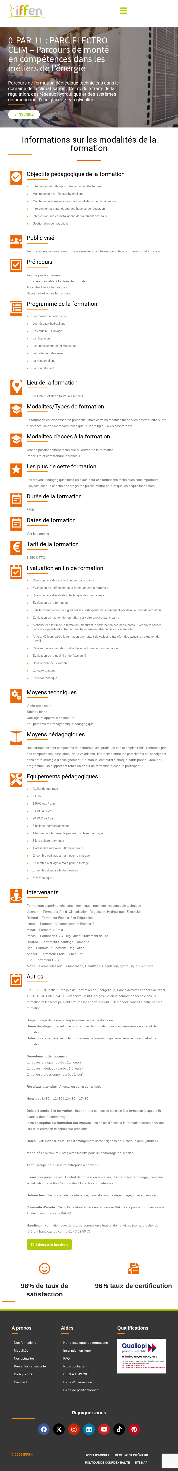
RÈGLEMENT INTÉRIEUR (131, 1455)
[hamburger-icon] (123, 11)
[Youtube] (104, 1429)
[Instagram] (74, 1429)
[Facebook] (44, 1429)
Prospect (20, 1382)
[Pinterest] (134, 1429)
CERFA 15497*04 (76, 1374)
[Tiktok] (119, 1429)
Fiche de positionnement (81, 1390)
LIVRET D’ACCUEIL (97, 1455)
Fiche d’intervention (77, 1382)
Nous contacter (74, 1366)
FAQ (66, 1358)
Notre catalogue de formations (85, 1342)
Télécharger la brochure (49, 1244)
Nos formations (25, 1342)
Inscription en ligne (77, 1350)
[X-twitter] (59, 1429)
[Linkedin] (89, 1429)
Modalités (21, 1350)
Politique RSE (24, 1374)
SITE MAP (140, 1462)
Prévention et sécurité (30, 1366)
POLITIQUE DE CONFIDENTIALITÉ (107, 1462)
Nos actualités (24, 1358)
